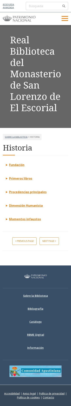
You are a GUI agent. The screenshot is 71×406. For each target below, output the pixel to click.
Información (35, 347)
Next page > (49, 241)
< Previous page (24, 241)
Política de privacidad (52, 393)
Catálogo (35, 321)
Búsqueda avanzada (8, 6)
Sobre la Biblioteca (16, 136)
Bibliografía (35, 308)
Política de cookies (28, 397)
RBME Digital (35, 334)
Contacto (48, 397)
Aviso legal (29, 393)
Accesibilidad (12, 393)
